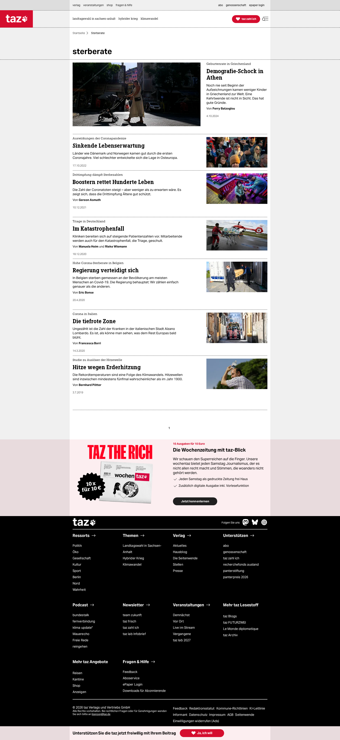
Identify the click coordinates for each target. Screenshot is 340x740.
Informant (180, 715)
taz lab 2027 (182, 640)
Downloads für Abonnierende (144, 691)
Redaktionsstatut (202, 708)
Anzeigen (79, 692)
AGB (230, 715)
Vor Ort (178, 621)
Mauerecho (81, 634)
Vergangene (182, 634)
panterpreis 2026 (235, 577)
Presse (178, 571)
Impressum (217, 715)
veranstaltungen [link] (93, 5)
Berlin (77, 577)
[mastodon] (246, 524)
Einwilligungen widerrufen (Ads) (196, 721)
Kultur (77, 564)
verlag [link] (76, 5)
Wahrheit (79, 590)
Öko (76, 552)
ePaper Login (132, 684)
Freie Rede (80, 640)
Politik (77, 546)
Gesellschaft (82, 558)
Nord (76, 583)
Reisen (77, 673)
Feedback (130, 672)
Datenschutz (198, 715)
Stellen (178, 564)
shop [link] (110, 5)
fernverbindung (84, 621)
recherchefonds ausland (241, 564)
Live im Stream (184, 628)
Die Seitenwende (185, 558)
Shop (76, 686)
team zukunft (132, 615)
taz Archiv (230, 635)
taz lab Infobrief (134, 634)
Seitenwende (244, 715)
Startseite (79, 33)
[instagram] (264, 524)
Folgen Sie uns (231, 522)
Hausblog (180, 552)
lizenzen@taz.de (101, 714)
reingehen (80, 646)
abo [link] (220, 5)
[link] (95, 19)
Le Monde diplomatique (240, 629)
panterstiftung (233, 571)
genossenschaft (235, 552)
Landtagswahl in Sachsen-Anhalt (142, 549)
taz (84, 522)
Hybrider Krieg (133, 558)
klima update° (83, 628)
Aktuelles (180, 546)
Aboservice (131, 678)
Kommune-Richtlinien (232, 708)
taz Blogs (230, 616)
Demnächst (181, 615)
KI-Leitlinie (257, 708)
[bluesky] (255, 524)
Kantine (78, 679)
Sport (77, 571)
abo (226, 546)
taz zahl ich (231, 558)
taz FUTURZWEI (234, 622)
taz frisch (129, 621)
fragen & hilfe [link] (124, 5)
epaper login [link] (256, 5)
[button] (265, 19)
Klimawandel (132, 564)
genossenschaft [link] (236, 5)
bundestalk (81, 615)
